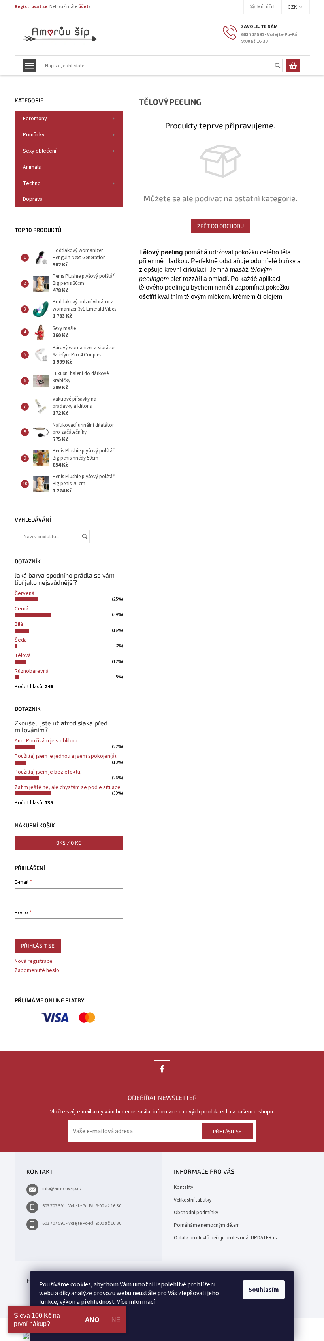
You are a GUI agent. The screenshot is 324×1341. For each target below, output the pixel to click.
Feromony (35, 118)
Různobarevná (32, 671)
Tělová (23, 655)
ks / (68, 842)
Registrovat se (31, 6)
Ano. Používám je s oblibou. (47, 741)
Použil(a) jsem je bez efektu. (48, 772)
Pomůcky (34, 135)
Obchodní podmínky (196, 1212)
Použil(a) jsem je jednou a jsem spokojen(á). (66, 756)
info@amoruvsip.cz (62, 1188)
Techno (32, 183)
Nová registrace (34, 961)
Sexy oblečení (39, 151)
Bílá (19, 624)
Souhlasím (264, 1289)
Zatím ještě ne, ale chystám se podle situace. (68, 787)
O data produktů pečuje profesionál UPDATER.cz (226, 1237)
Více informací (136, 1302)
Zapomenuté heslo (37, 970)
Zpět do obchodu (220, 225)
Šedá (21, 640)
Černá (21, 609)
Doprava (33, 199)
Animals (32, 167)
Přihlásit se (38, 945)
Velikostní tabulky (192, 1200)
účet (83, 6)
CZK (293, 7)
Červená (24, 593)
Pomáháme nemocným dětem (207, 1225)
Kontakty (183, 1187)
